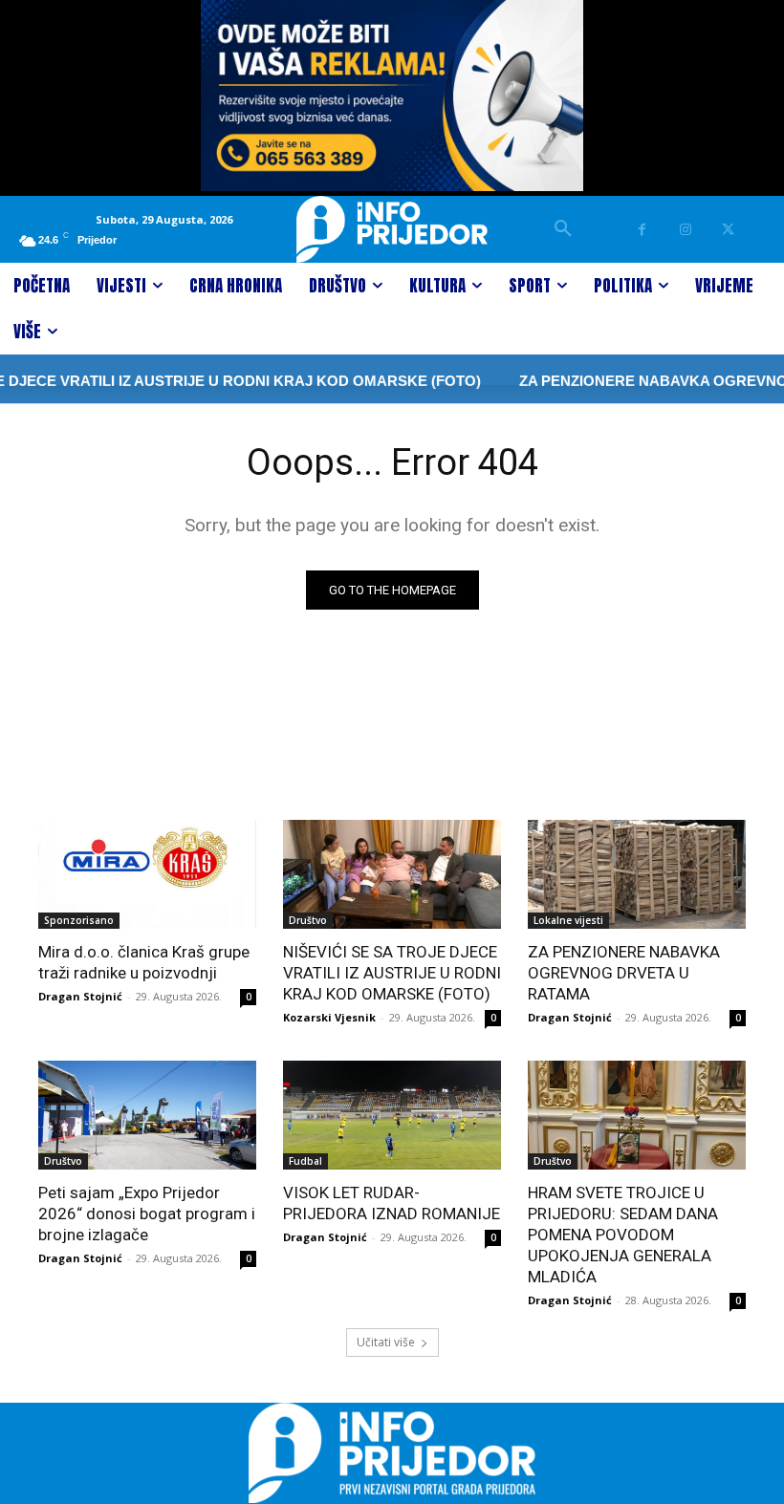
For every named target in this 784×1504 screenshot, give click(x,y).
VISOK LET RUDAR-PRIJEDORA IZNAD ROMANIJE (391, 1203)
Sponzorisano (79, 920)
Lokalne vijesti (568, 920)
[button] (563, 229)
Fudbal (305, 1161)
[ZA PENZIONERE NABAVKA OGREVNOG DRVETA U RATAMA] (637, 874)
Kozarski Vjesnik (329, 1017)
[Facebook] (642, 230)
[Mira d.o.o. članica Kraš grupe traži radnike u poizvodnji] (147, 874)
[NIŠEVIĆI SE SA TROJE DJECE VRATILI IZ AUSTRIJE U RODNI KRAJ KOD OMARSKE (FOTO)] (392, 874)
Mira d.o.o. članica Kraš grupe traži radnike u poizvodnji (144, 962)
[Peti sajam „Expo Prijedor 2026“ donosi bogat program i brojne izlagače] (147, 1115)
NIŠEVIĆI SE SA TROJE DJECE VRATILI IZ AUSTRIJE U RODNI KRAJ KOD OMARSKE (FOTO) (392, 972)
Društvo (308, 920)
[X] (728, 230)
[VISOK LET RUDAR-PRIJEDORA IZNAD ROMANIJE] (392, 1115)
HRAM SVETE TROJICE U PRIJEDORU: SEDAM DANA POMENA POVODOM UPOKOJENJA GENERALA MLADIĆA (623, 1234)
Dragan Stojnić (80, 996)
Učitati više (386, 1342)
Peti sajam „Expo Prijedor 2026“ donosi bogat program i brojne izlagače (146, 1213)
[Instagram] (685, 230)
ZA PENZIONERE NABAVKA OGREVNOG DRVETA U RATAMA (624, 972)
